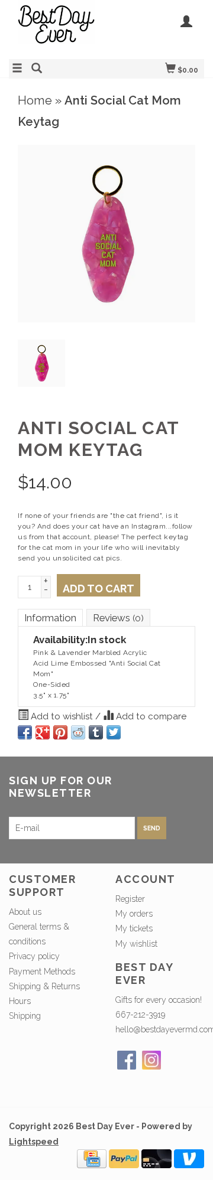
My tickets (134, 928)
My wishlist (136, 943)
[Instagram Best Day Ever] (151, 1060)
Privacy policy (34, 956)
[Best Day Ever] (58, 28)
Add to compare (150, 716)
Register (130, 899)
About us (25, 912)
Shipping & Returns (44, 986)
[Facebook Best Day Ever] (126, 1060)
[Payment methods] (91, 1157)
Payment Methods (42, 971)
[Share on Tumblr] (96, 732)
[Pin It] (60, 732)
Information (50, 618)
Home (35, 100)
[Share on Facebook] (25, 732)
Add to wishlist (61, 716)
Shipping (25, 1016)
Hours (20, 1001)
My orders (134, 913)
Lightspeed (34, 1141)
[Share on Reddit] (78, 732)
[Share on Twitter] (113, 732)
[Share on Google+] (43, 732)
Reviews (118, 618)
